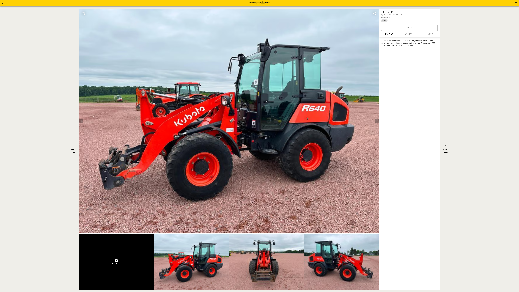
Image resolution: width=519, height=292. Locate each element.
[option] (229, 121)
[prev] (81, 121)
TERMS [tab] (429, 34)
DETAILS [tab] (389, 34)
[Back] (3, 3)
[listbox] (229, 121)
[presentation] (259, 3)
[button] (3, 3)
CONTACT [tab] (409, 34)
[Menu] (516, 3)
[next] (377, 121)
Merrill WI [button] (389, 18)
